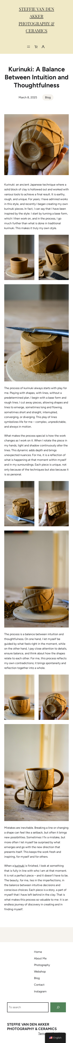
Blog (48, 97)
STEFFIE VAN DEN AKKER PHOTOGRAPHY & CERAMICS (32, 1026)
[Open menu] (28, 47)
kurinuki (19, 865)
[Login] (43, 46)
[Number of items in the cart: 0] (36, 46)
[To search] (58, 1007)
